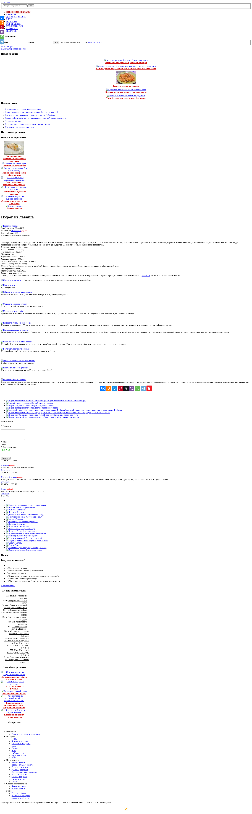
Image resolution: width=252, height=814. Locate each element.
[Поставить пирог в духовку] (14, 368)
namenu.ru (5, 2)
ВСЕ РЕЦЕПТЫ (13, 24)
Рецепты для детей (34, 538)
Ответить (5, 470)
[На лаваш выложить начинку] (15, 330)
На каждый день (19, 793)
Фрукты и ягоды (19, 755)
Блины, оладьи (18, 762)
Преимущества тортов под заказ (19, 127)
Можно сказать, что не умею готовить (26, 571)
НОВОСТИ (11, 21)
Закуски (19, 519)
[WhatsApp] (137, 388)
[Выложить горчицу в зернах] (15, 349)
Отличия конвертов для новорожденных (23, 109)
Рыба (14, 751)
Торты (14, 781)
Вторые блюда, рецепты (22, 765)
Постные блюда (29, 531)
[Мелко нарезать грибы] (12, 311)
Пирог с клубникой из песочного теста (60, 415)
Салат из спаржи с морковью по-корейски (14, 183)
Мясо (14, 746)
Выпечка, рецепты (20, 767)
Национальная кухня (21, 795)
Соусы (17, 545)
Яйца (14, 758)
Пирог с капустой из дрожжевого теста (61, 417)
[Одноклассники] (108, 388)
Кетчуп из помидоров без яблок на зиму (14, 174)
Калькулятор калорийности (13, 49)
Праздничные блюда (36, 533)
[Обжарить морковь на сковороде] (16, 292)
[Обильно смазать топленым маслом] (18, 361)
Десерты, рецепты (20, 769)
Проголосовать (8, 586)
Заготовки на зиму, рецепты (24, 772)
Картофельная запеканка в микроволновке (126, 92)
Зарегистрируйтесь (94, 42)
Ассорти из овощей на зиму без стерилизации (126, 62)
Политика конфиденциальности (26, 734)
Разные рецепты (30, 536)
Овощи (15, 748)
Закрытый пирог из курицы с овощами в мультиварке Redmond (93, 410)
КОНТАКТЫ (12, 28)
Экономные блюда (33, 550)
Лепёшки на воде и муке (14, 166)
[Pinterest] (120, 388)
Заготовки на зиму (13, 121)
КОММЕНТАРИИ (14, 26)
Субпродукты (18, 753)
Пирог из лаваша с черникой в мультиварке (66, 401)
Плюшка (5, 465)
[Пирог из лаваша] (9, 226)
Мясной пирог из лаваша (42, 403)
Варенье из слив (14, 208)
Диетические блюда (35, 514)
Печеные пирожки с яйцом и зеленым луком (14, 678)
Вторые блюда (28, 507)
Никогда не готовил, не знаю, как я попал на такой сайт (34, 576)
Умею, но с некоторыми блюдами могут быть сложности (34, 581)
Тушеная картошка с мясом (126, 86)
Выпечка (20, 510)
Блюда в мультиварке (37, 505)
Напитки (20, 524)
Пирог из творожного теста (45, 408)
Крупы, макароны (20, 741)
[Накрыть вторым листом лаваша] (16, 342)
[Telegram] (143, 388)
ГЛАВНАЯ (11, 14)
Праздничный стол (20, 798)
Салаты (18, 543)
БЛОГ (9, 19)
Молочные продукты (21, 743)
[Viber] (131, 388)
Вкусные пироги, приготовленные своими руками (28, 124)
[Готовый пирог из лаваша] (13, 379)
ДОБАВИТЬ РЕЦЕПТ (16, 17)
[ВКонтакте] (103, 388)
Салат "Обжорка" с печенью (14, 687)
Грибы (14, 739)
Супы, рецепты (18, 779)
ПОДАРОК (11, 31)
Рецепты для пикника (38, 540)
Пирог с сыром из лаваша (42, 405)
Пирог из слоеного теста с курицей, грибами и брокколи (84, 412)
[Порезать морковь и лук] (13, 280)
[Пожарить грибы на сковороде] (16, 323)
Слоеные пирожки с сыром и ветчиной (14, 202)
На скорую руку (30, 521)
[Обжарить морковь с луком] (14, 304)
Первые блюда (28, 529)
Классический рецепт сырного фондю (14, 716)
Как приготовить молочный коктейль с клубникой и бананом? (14, 705)
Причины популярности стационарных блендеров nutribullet (32, 112)
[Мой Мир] (114, 388)
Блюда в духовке (19, 786)
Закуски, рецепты (19, 774)
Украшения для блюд (36, 547)
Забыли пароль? (8, 46)
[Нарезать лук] (8, 285)
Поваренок (16, 230)
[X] (126, 388)
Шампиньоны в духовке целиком (14, 193)
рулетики (145, 275)
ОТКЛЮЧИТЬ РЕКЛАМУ (18, 12)
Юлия (3, 489)
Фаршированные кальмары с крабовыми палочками (14, 158)
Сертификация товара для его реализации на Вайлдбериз (30, 115)
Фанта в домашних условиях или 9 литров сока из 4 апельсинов (126, 69)
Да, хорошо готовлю (18, 568)
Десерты (20, 512)
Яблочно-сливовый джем (14, 693)
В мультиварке (18, 788)
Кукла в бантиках (9, 477)
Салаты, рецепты (19, 777)
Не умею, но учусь (17, 573)
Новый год (23, 526)
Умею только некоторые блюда (23, 578)
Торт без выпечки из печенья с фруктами (126, 98)
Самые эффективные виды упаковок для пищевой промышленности (36, 118)
